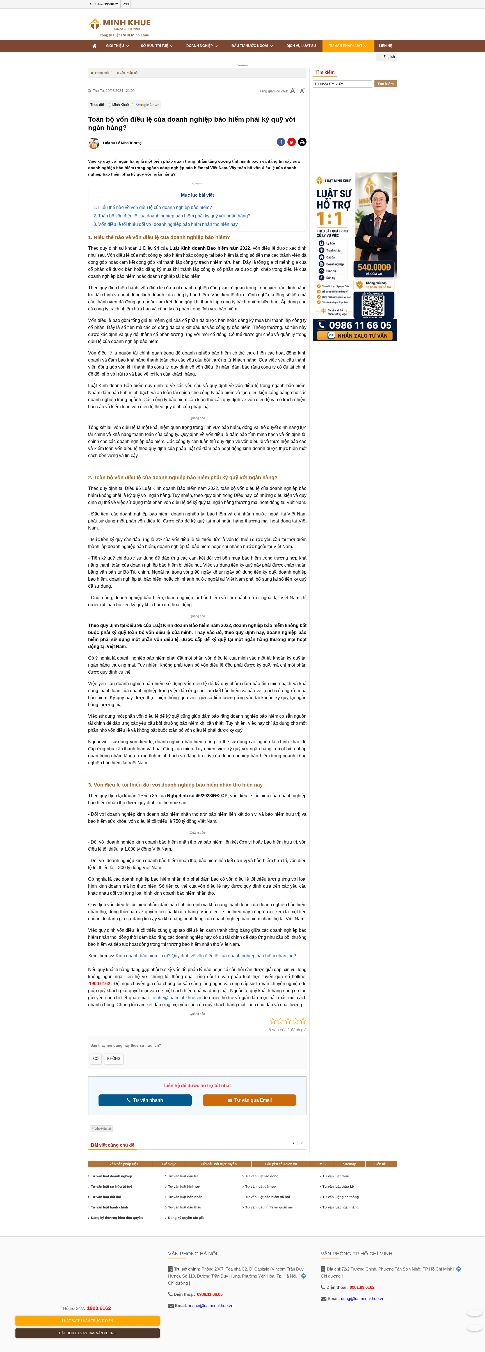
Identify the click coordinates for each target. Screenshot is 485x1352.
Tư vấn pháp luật (346, 46)
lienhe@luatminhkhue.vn (176, 997)
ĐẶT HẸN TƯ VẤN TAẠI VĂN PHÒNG (87, 1333)
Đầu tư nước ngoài (251, 46)
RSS (126, 4)
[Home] (94, 46)
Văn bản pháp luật (123, 1164)
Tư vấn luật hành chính (109, 1207)
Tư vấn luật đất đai (106, 1197)
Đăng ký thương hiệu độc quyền (117, 1218)
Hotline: (105, 4)
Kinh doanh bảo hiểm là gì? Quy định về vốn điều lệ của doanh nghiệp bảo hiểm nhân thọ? (205, 955)
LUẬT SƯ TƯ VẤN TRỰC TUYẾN (87, 1321)
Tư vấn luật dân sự (260, 1187)
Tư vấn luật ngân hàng (340, 1207)
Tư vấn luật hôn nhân (185, 1197)
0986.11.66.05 (210, 1294)
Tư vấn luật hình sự (184, 1187)
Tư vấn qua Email (252, 1100)
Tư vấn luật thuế (335, 1176)
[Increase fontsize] (302, 91)
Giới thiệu (116, 46)
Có (96, 1058)
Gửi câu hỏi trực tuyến (219, 1164)
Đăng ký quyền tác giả (186, 1218)
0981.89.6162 (362, 1287)
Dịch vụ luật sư (301, 46)
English (389, 57)
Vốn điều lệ (102, 1128)
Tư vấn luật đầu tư (183, 1176)
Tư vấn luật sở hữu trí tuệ (111, 1187)
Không (113, 1058)
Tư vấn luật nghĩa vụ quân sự (268, 1207)
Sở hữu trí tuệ (155, 46)
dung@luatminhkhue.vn (362, 1298)
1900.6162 (99, 983)
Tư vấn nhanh (147, 1100)
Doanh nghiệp (200, 46)
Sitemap (349, 1164)
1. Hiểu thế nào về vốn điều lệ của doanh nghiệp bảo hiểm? (152, 207)
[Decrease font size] (293, 91)
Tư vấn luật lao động (261, 1176)
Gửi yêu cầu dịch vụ (281, 1164)
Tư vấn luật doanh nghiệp (111, 1176)
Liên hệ (385, 46)
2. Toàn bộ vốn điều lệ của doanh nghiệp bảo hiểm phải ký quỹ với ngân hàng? (171, 215)
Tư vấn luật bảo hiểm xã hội (267, 1197)
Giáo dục (169, 1164)
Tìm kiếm (386, 84)
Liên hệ (380, 1164)
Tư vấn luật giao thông (340, 1197)
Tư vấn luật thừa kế (338, 1187)
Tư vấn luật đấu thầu (184, 1207)
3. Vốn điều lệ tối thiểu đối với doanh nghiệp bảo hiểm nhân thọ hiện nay (165, 224)
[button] (302, 142)
